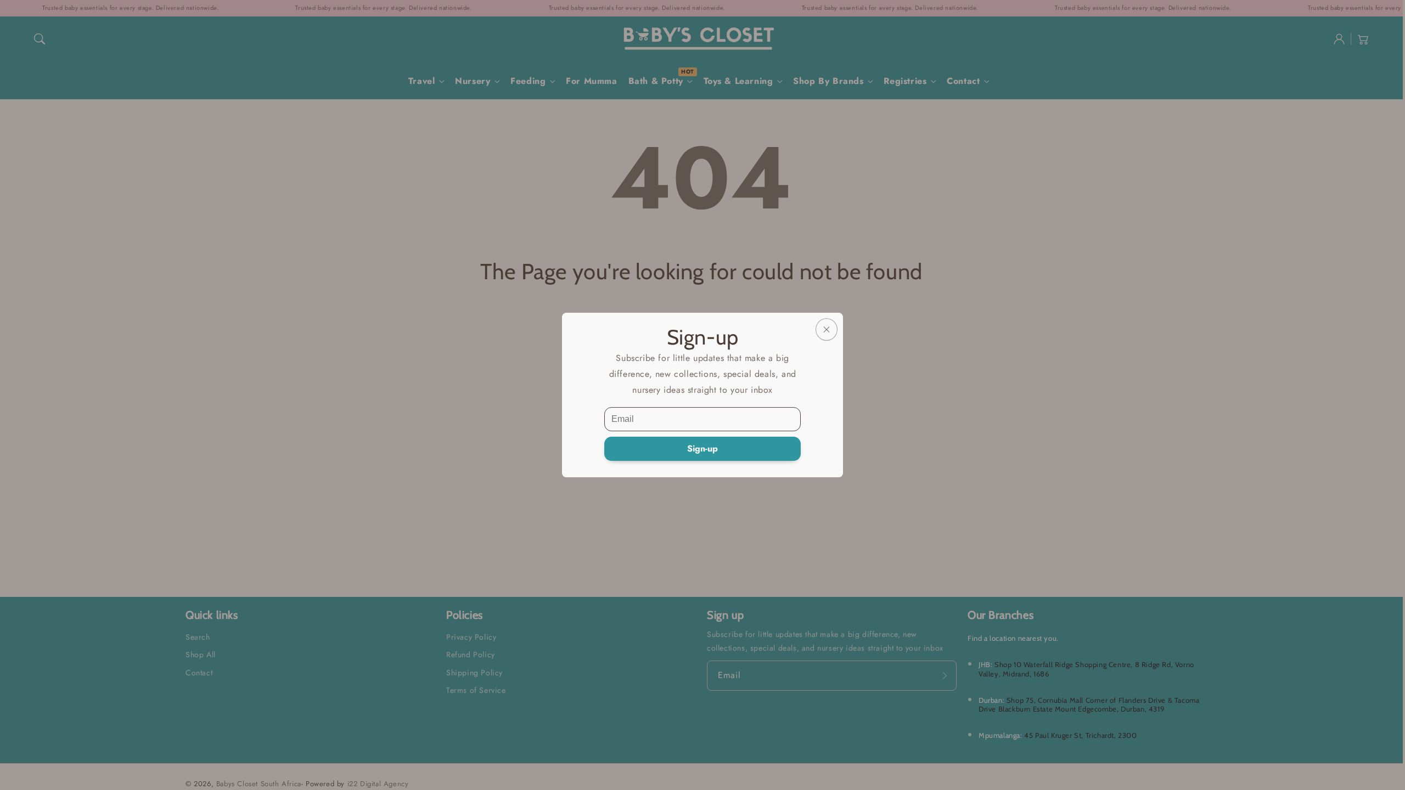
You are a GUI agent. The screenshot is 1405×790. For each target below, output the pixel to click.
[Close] (827, 329)
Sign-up (702, 448)
